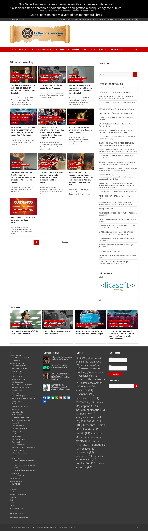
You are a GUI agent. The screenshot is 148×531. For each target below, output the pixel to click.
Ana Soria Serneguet (18, 396)
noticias (83, 440)
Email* (111, 365)
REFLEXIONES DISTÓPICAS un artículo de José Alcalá (23, 220)
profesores (85, 452)
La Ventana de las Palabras (21, 358)
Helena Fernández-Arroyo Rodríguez (24, 447)
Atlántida (86, 369)
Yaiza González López (19, 445)
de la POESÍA (16, 458)
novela (96, 441)
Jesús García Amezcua (19, 368)
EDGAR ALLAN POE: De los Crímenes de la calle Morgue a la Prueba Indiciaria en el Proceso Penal (51, 177)
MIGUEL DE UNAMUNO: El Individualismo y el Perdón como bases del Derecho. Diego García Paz (80, 89)
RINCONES (63, 50)
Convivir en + (16, 360)
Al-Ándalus (94, 358)
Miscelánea (61, 19)
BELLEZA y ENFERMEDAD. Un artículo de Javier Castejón (117, 192)
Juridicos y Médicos (127, 19)
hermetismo (85, 413)
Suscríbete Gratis (79, 50)
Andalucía (89, 365)
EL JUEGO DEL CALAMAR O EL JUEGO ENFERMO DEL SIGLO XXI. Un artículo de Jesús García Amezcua (23, 131)
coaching (84, 372)
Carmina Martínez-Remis (20, 407)
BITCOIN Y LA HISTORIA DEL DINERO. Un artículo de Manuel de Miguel (80, 130)
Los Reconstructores (45, 50)
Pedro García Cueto (18, 439)
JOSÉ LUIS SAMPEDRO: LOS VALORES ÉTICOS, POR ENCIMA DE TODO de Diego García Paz (23, 89)
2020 (81, 358)
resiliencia (88, 459)
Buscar (135, 74)
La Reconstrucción (27, 527)
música (96, 437)
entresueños (87, 398)
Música (102, 19)
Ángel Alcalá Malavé (18, 374)
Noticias (30, 78)
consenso (83, 379)
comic (96, 372)
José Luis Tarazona (18, 379)
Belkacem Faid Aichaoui (19, 453)
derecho (88, 386)
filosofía (97, 409)
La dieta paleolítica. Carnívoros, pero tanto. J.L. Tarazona (117, 88)
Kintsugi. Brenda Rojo (106, 209)
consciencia (87, 375)
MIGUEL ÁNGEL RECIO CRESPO (22, 385)
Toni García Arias (17, 382)
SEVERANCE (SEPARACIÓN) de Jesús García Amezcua (117, 109)
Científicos (70, 19)
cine (97, 368)
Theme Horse (48, 527)
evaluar (82, 409)
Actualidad (95, 19)
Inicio (13, 50)
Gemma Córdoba (17, 412)
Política (117, 19)
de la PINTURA (16, 473)
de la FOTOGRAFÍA (18, 476)
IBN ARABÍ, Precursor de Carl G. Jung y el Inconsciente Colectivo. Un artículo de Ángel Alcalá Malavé (23, 177)
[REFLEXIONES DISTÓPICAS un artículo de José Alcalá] (23, 206)
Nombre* (112, 357)
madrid (83, 433)
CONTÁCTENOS (116, 50)
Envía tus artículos (99, 50)
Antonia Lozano (17, 390)
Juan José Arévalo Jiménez (21, 420)
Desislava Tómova (18, 426)
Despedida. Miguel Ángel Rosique (24, 470)
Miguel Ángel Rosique (19, 450)
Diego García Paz (17, 371)
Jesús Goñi (15, 409)
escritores (85, 402)
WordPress (71, 527)
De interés (110, 19)
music (85, 437)
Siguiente (65, 242)
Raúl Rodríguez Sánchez (20, 428)
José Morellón (16, 437)
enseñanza (85, 394)
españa (89, 406)
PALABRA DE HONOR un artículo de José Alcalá (114, 92)
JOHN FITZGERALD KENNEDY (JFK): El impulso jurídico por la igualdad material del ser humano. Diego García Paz (52, 132)
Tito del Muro (16, 393)
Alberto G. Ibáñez (17, 377)
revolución (86, 463)
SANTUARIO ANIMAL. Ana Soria (109, 251)
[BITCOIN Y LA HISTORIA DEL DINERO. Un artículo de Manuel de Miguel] (81, 117)
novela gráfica (83, 445)
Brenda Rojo (16, 401)
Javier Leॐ (15, 423)
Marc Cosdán (16, 404)
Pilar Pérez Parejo (17, 434)
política (88, 448)
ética (86, 467)
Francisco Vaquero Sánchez (21, 387)
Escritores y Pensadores (82, 19)
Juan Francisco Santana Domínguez (23, 398)
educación (84, 390)
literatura (91, 429)
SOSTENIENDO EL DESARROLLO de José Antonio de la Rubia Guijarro (60, 387)
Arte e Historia (55, 75)
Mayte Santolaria (17, 415)
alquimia (82, 361)
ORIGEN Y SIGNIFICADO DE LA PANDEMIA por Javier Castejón (89, 332)
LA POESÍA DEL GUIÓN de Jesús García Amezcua (51, 86)
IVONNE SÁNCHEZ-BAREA (20, 417)
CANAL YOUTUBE (25, 50)
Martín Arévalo (16, 431)
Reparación (85, 456)
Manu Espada (16, 442)
